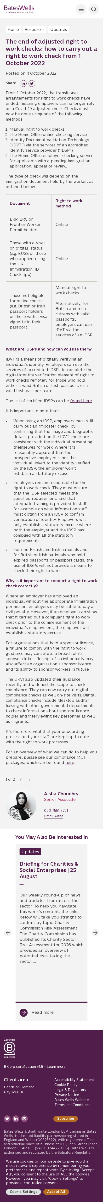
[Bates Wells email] (24, 1118)
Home (13, 30)
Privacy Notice (66, 1095)
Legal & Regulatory (70, 1090)
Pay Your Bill (14, 1092)
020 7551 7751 (56, 811)
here (69, 763)
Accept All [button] (56, 1192)
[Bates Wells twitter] (7, 1118)
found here (81, 401)
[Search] (81, 9)
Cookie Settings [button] (23, 1192)
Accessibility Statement (74, 1080)
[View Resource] (51, 932)
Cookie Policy (65, 1085)
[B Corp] (9, 1050)
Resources (35, 30)
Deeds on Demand (19, 1087)
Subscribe (65, 1119)
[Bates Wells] (19, 9)
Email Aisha (53, 816)
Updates (58, 30)
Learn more (56, 1067)
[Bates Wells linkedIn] (15, 1118)
